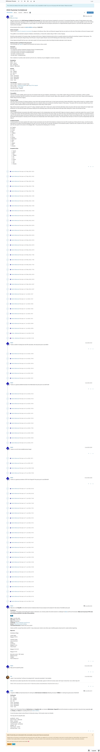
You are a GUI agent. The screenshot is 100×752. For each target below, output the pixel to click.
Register (9, 744)
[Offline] (8, 16)
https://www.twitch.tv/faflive (20, 624)
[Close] (92, 735)
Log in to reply (90, 12)
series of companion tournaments (24, 31)
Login (14, 744)
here (66, 611)
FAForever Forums (11, 1)
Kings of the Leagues (33, 85)
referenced (16, 171)
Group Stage (20, 86)
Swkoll (11, 16)
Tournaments (10, 12)
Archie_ (12, 333)
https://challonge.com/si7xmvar (23, 622)
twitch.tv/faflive (28, 27)
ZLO (11, 676)
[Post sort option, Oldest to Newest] (85, 12)
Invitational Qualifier (21, 85)
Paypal (20, 44)
